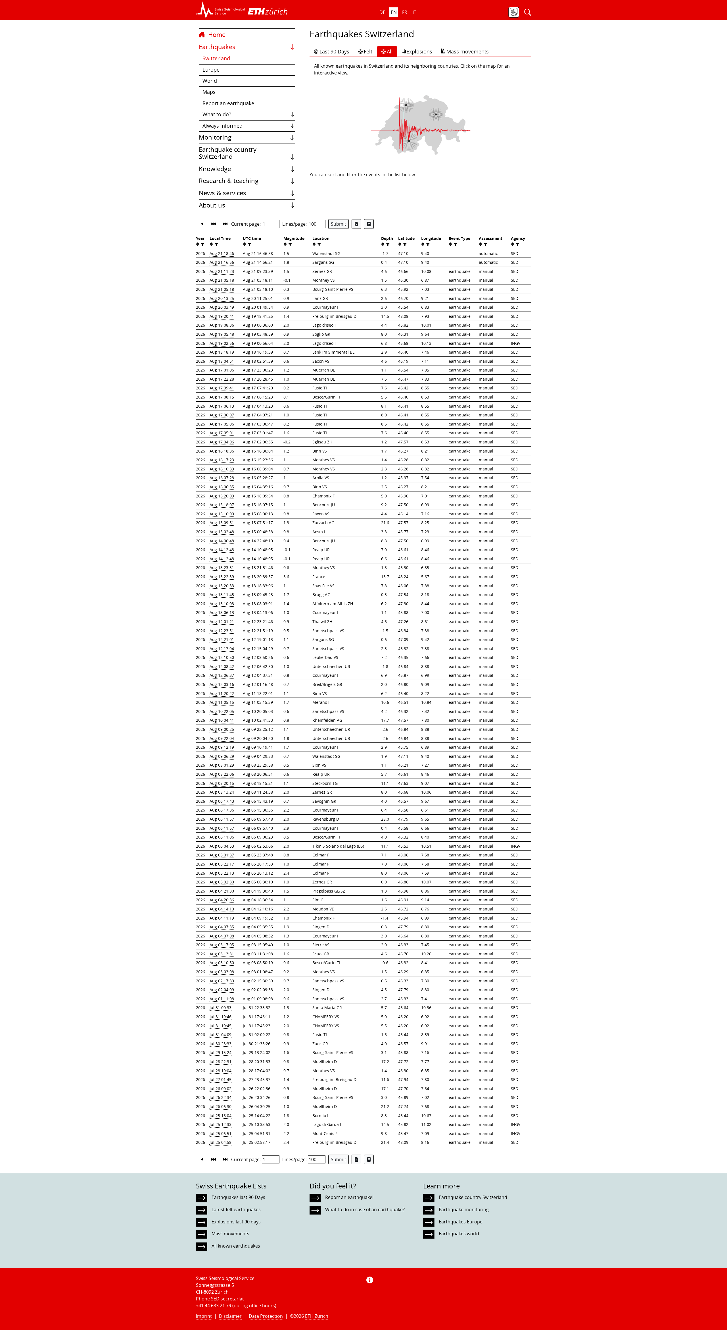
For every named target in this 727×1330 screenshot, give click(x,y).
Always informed (222, 126)
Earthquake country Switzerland (227, 153)
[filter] (202, 244)
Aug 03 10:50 (222, 962)
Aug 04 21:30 (222, 891)
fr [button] (404, 12)
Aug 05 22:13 (222, 873)
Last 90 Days (334, 51)
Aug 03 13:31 (222, 953)
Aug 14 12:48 (222, 549)
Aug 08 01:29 (222, 765)
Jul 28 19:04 (220, 1070)
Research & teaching (228, 181)
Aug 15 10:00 (222, 513)
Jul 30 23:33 (220, 1043)
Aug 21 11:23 (222, 271)
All (390, 51)
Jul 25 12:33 (220, 1124)
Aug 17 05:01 (222, 432)
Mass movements (467, 51)
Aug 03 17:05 (222, 944)
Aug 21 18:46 (222, 253)
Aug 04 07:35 (222, 926)
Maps (209, 92)
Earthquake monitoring (464, 1209)
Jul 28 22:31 (220, 1061)
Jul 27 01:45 (220, 1079)
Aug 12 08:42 (222, 666)
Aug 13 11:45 (222, 594)
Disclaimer (230, 1316)
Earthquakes (217, 47)
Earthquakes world (459, 1234)
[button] (220, 9)
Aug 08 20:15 (222, 783)
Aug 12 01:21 (222, 621)
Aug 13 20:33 (222, 585)
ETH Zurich (316, 1316)
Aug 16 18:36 (222, 451)
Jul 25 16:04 (220, 1115)
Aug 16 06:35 (222, 486)
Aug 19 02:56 (222, 343)
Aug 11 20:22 (222, 693)
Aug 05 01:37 (222, 855)
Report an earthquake (228, 103)
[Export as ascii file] (369, 224)
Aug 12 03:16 (222, 684)
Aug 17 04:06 (222, 442)
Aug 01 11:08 (222, 998)
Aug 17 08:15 (222, 397)
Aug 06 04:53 (222, 846)
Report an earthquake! (349, 1197)
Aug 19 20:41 (222, 316)
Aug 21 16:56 (222, 262)
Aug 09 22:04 (222, 738)
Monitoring (215, 137)
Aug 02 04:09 (222, 989)
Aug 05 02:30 (222, 882)
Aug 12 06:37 (222, 675)
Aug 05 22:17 (222, 864)
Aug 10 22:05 (222, 711)
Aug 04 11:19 (222, 918)
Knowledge (215, 169)
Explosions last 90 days (236, 1222)
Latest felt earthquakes (236, 1209)
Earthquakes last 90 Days (238, 1197)
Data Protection (266, 1316)
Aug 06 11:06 (222, 837)
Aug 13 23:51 (222, 567)
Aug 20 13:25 (222, 298)
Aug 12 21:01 (222, 639)
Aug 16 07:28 (222, 477)
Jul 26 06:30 (220, 1106)
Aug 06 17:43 (222, 801)
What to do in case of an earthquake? (365, 1209)
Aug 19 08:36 (222, 325)
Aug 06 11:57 (222, 819)
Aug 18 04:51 (222, 361)
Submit (338, 224)
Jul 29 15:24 (220, 1052)
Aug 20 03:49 (222, 307)
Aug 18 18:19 (222, 352)
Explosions (419, 51)
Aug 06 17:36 (222, 810)
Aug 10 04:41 (222, 720)
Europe (211, 70)
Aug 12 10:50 (222, 657)
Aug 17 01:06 (222, 370)
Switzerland (216, 58)
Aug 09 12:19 (222, 747)
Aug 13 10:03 (222, 603)
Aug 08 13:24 (222, 792)
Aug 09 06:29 (222, 756)
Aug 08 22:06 (222, 774)
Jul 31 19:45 (220, 1025)
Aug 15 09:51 (222, 522)
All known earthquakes (236, 1246)
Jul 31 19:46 (220, 1016)
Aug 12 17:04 (222, 648)
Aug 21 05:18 (222, 280)
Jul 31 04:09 (220, 1034)
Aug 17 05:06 (222, 424)
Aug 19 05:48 (222, 334)
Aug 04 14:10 (222, 909)
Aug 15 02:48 (222, 531)
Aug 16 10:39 (222, 469)
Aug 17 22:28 (222, 379)
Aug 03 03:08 (222, 971)
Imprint (204, 1316)
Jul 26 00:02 (220, 1088)
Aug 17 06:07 (222, 415)
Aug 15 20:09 (222, 496)
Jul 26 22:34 (220, 1097)
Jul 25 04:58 (220, 1142)
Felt (368, 51)
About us (212, 205)
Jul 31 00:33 (220, 1007)
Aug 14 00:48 (222, 540)
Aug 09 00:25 (222, 729)
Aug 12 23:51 (222, 630)
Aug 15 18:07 (222, 504)
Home (215, 34)
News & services (222, 193)
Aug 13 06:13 (222, 612)
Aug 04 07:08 (222, 936)
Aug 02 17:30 (222, 981)
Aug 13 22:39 (222, 576)
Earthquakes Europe (460, 1222)
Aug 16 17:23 (222, 459)
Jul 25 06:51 (220, 1133)
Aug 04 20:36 (222, 899)
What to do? (216, 114)
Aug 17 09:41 (222, 388)
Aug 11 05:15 (222, 702)
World (209, 81)
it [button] (414, 12)
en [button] (394, 12)
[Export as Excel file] (356, 224)
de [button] (382, 12)
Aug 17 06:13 (222, 406)
